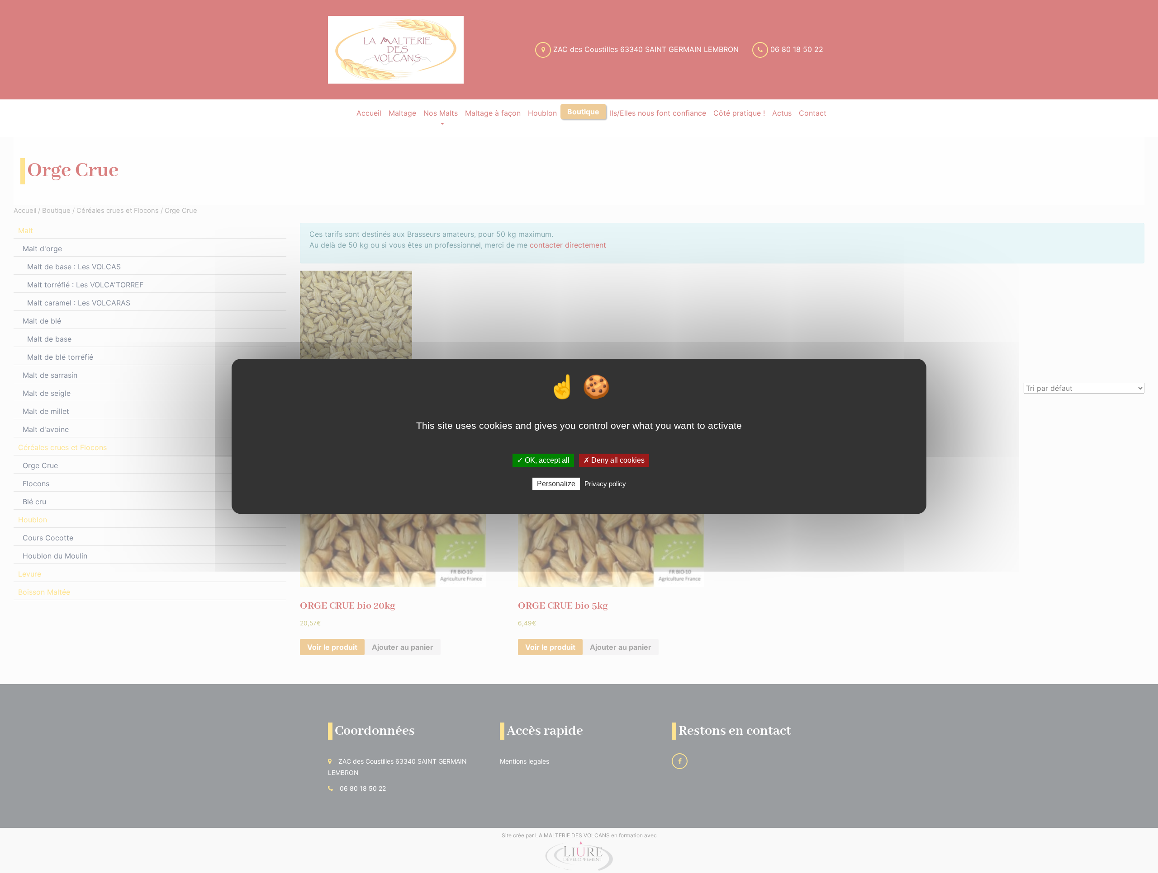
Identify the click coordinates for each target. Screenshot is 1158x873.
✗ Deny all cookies (614, 460)
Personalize (556, 484)
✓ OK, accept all (543, 460)
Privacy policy (605, 484)
